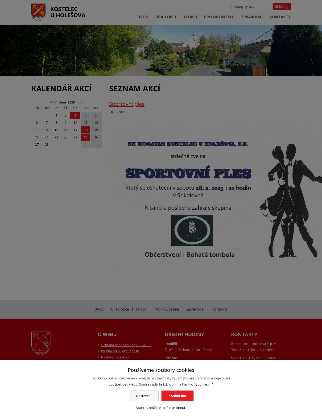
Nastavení (143, 396)
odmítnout (177, 407)
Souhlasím (177, 396)
